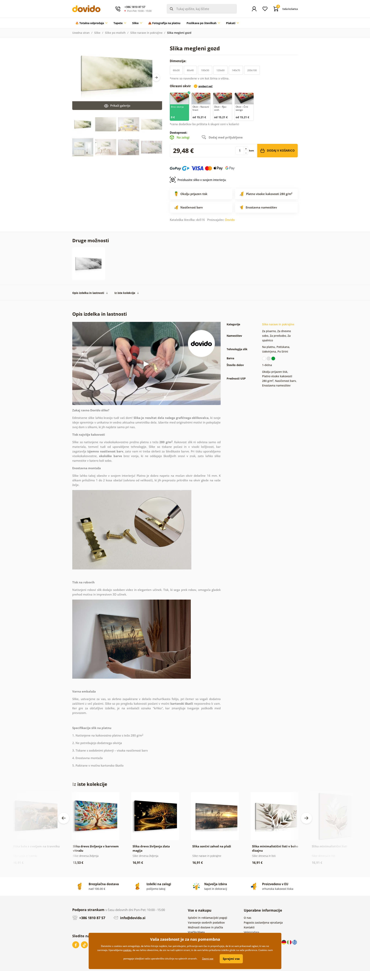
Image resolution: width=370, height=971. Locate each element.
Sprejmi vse (231, 959)
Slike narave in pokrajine (146, 33)
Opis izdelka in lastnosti (88, 293)
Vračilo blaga (196, 932)
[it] (289, 942)
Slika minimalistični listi (329, 846)
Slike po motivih (115, 33)
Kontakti (249, 927)
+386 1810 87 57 (91, 917)
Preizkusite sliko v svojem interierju (201, 180)
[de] (284, 942)
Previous (63, 818)
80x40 (190, 70)
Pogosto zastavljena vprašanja (263, 922)
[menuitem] (91, 23)
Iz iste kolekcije (124, 293)
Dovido (230, 220)
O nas (247, 918)
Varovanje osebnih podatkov (206, 922)
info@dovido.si (132, 917)
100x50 (205, 70)
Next (156, 77)
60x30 (176, 70)
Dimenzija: (178, 61)
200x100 (252, 70)
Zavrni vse (207, 958)
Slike (97, 33)
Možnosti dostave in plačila (205, 927)
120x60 (220, 70)
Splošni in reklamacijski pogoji (207, 918)
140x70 (236, 70)
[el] (294, 942)
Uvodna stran (81, 33)
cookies (127, 950)
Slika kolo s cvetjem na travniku (36, 846)
